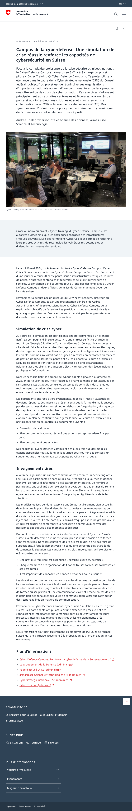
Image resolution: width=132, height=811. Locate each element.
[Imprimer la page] (116, 28)
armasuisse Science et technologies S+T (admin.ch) (50, 675)
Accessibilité (39, 806)
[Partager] (124, 28)
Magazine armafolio (19, 788)
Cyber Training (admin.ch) (35, 685)
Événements (14, 779)
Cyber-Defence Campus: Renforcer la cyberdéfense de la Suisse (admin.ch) (65, 659)
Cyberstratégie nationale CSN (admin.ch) (44, 680)
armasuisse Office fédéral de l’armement (32, 12)
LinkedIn (53, 742)
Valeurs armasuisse (19, 769)
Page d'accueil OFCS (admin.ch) (38, 669)
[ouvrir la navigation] (124, 14)
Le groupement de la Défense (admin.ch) (44, 664)
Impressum (11, 806)
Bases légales (25, 806)
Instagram (16, 742)
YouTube (35, 742)
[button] (126, 701)
